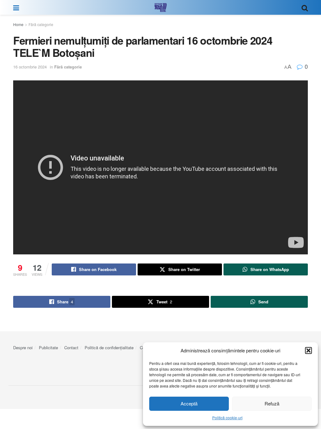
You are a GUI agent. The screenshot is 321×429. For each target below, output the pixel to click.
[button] (308, 350)
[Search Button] (305, 7)
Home (18, 24)
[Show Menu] (16, 7)
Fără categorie (41, 24)
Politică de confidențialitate (109, 347)
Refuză (272, 403)
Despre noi (23, 347)
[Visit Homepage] (160, 7)
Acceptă (189, 403)
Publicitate (48, 347)
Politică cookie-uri (227, 417)
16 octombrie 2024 (30, 67)
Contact (71, 347)
